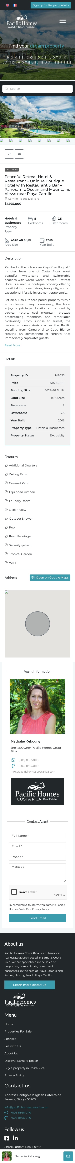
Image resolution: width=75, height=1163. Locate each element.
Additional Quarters (23, 465)
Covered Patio (19, 483)
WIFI (12, 563)
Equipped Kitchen (22, 492)
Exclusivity (11, 169)
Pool (12, 527)
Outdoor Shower (21, 518)
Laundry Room (19, 501)
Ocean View (17, 510)
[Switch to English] (7, 5)
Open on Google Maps (52, 577)
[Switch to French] (14, 5)
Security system (20, 545)
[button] (63, 20)
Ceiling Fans (18, 474)
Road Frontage (20, 536)
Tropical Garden (20, 554)
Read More (12, 345)
